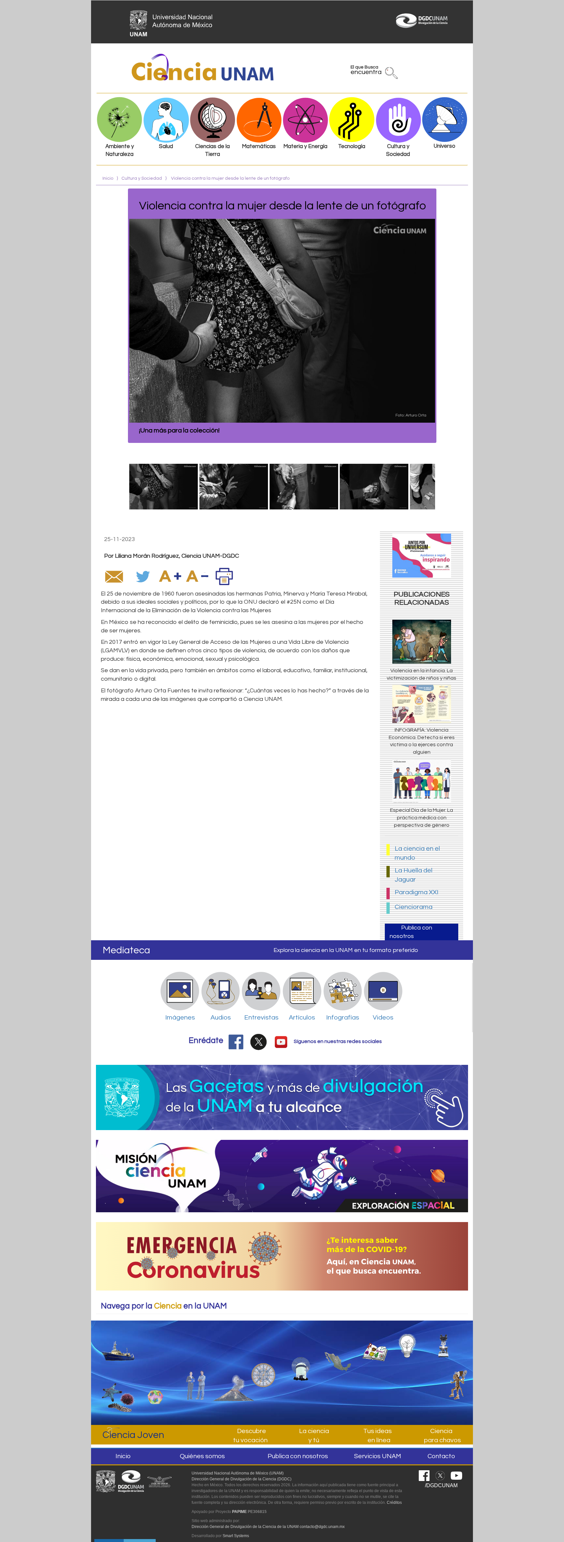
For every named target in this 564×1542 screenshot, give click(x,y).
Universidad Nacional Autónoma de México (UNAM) (238, 1473)
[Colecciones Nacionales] (119, 1392)
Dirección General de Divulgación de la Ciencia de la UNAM (245, 1526)
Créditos (394, 1502)
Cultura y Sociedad (141, 178)
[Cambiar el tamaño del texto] (170, 576)
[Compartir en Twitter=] (143, 576)
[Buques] (119, 1345)
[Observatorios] (300, 1354)
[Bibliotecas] (375, 1345)
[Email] (114, 576)
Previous (119, 315)
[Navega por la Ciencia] (263, 1357)
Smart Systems (236, 1536)
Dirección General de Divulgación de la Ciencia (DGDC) (241, 1479)
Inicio (107, 178)
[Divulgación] (152, 1366)
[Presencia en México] (338, 1350)
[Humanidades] (455, 1382)
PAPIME (239, 1511)
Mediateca (126, 950)
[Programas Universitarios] (412, 1342)
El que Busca (366, 71)
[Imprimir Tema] (224, 576)
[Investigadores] (196, 1363)
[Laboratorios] (449, 1342)
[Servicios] (233, 1367)
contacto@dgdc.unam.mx (322, 1526)
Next (444, 315)
